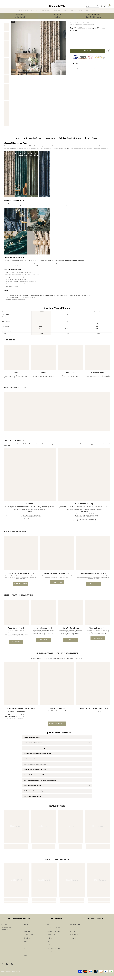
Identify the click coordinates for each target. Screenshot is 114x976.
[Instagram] (7, 964)
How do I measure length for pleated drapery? (35, 748)
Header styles (50, 138)
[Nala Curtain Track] (70, 612)
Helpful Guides (91, 138)
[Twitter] (74, 63)
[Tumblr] (79, 63)
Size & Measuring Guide (31, 138)
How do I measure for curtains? (32, 737)
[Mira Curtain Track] (16, 612)
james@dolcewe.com (6, 927)
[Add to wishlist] (108, 51)
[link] (21, 16)
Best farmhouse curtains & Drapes (83, 22)
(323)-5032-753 (11, 932)
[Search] (92, 6)
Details (16, 138)
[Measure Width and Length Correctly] (93, 553)
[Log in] (102, 6)
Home (71, 22)
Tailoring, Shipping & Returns (70, 138)
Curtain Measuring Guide (57, 723)
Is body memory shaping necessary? (33, 785)
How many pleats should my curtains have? (35, 769)
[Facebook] (71, 63)
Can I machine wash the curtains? (32, 796)
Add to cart (87, 50)
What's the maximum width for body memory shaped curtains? (40, 780)
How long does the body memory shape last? (35, 790)
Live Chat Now (4, 929)
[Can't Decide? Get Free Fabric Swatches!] (21, 553)
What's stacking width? (29, 758)
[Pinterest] (77, 63)
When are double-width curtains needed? (34, 774)
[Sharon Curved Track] (43, 612)
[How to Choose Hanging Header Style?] (57, 553)
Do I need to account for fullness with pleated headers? (37, 753)
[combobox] (91, 6)
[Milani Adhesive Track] (97, 612)
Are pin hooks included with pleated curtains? (35, 764)
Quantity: (72, 43)
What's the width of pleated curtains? (33, 742)
